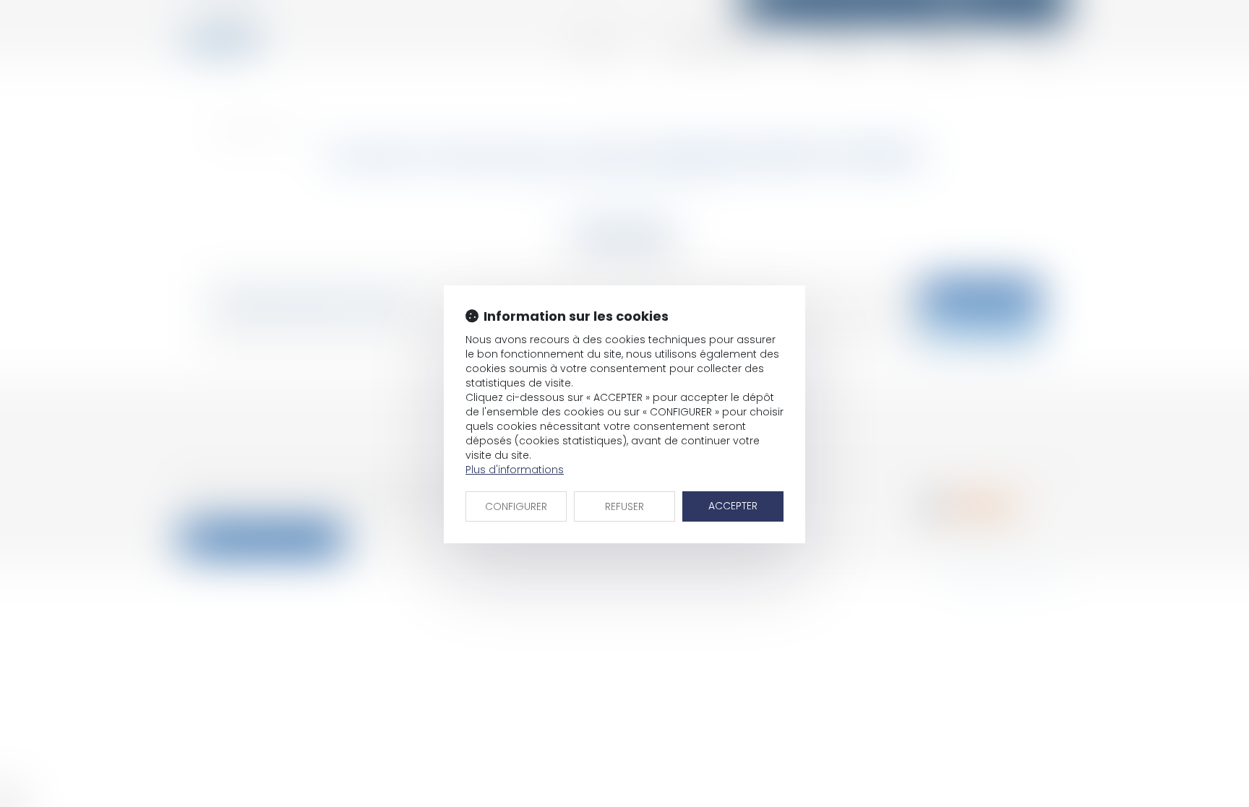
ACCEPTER (732, 506)
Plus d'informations (514, 469)
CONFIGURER (516, 506)
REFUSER (624, 506)
